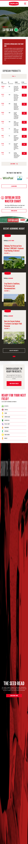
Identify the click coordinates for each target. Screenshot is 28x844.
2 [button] (12, 181)
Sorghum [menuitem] (6, 427)
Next (27, 178)
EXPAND (3, 130)
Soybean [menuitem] (6, 431)
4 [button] (16, 181)
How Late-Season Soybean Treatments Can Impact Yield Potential (13, 323)
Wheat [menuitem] (5, 438)
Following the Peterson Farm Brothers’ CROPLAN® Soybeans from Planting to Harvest (14, 248)
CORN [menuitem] (5, 413)
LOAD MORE (12, 164)
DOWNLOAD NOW (14, 210)
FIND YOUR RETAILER (14, 383)
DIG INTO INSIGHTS (14, 350)
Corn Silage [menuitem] (7, 417)
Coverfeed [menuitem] (6, 420)
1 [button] (11, 181)
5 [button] (18, 181)
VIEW (24, 87)
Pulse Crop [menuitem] (7, 424)
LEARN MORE (14, 186)
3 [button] (14, 181)
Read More (7, 253)
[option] (8, 178)
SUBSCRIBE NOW (14, 696)
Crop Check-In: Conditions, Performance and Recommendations (12, 286)
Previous (1, 178)
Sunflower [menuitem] (7, 434)
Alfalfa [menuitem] (6, 406)
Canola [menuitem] (6, 409)
